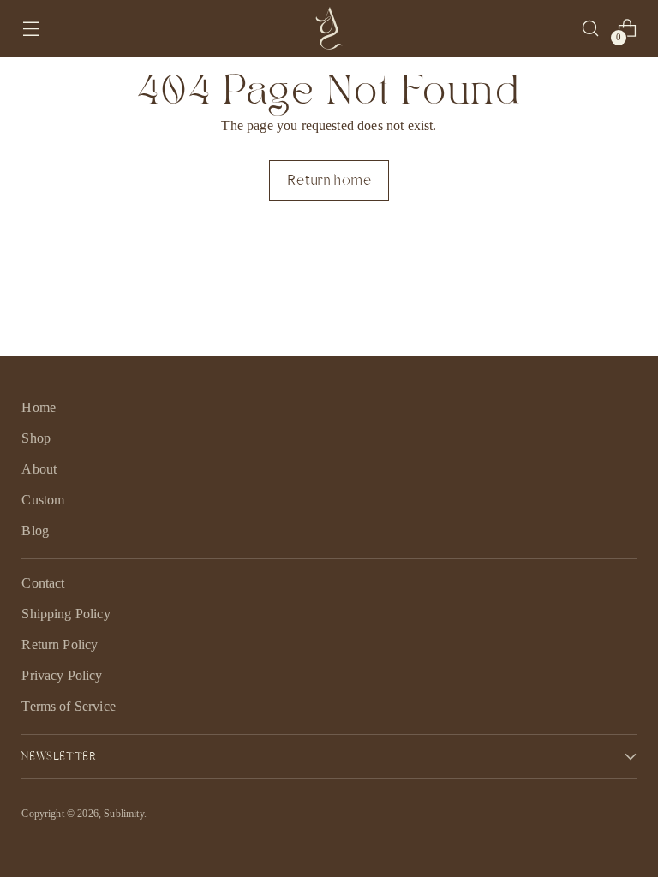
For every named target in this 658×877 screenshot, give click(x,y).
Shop (36, 438)
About (39, 469)
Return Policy (59, 644)
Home (38, 407)
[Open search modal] (590, 28)
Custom (42, 499)
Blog (35, 530)
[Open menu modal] (30, 28)
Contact (42, 583)
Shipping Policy (65, 613)
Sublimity (123, 814)
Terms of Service (68, 706)
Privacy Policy (61, 675)
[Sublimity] (329, 28)
